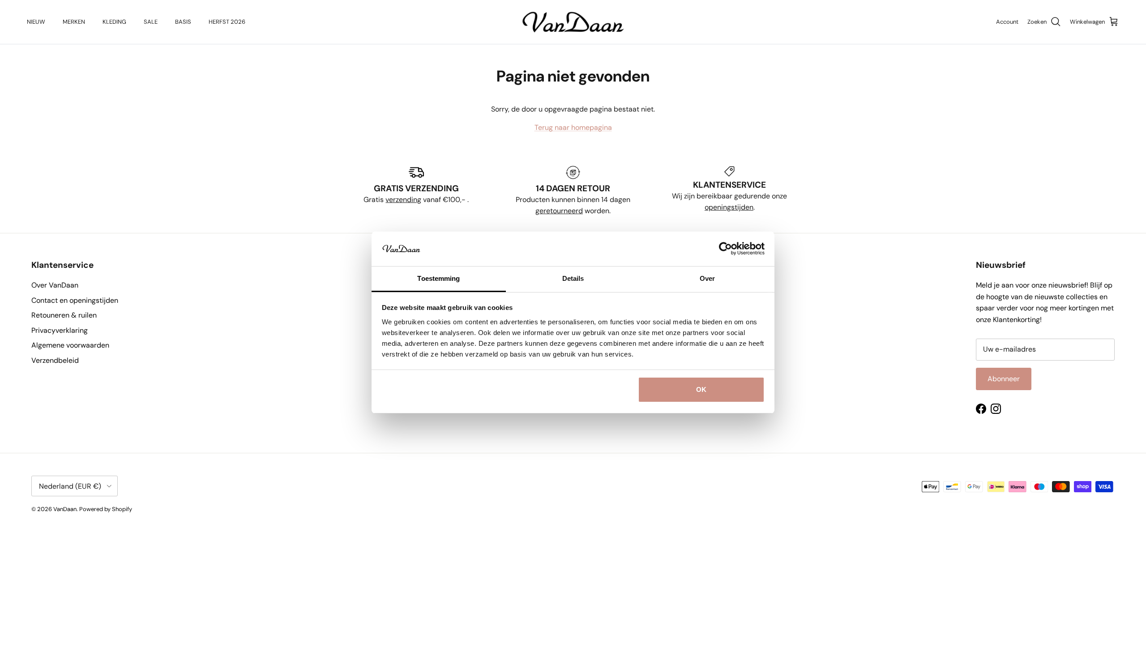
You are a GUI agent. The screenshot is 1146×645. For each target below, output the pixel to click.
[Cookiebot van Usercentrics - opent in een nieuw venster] (725, 248)
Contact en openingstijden (74, 300)
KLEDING (114, 22)
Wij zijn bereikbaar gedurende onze (729, 196)
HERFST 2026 (227, 22)
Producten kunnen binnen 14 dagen (573, 199)
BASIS (183, 22)
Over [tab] (707, 278)
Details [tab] (573, 278)
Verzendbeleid (55, 360)
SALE (151, 22)
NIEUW (36, 22)
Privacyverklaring (59, 330)
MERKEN (74, 22)
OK (701, 389)
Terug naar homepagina (573, 127)
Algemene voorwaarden (70, 345)
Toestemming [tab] (438, 278)
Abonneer (1004, 378)
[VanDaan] (573, 22)
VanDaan (65, 509)
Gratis (374, 199)
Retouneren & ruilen (64, 315)
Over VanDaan (54, 285)
